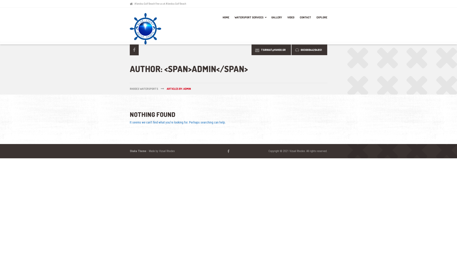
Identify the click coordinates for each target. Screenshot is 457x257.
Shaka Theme (138, 151)
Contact (305, 17)
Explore (322, 17)
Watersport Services (249, 17)
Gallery (276, 17)
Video (290, 17)
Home (226, 17)
